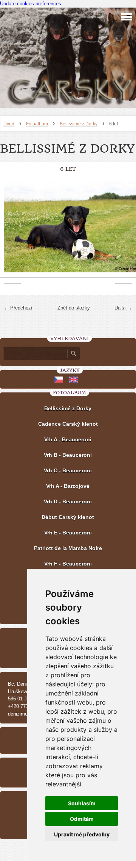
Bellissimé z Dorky (78, 124)
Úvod (8, 124)
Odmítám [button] (82, 819)
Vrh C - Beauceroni (68, 470)
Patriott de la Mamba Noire (68, 548)
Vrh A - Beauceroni (67, 439)
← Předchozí (18, 308)
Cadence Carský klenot (68, 424)
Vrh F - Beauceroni (68, 564)
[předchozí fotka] (12, 230)
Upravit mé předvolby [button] (82, 834)
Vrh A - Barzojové (68, 486)
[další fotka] (123, 230)
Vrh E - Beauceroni (68, 533)
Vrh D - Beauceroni (68, 501)
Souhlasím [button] (82, 803)
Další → (123, 308)
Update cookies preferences (30, 3)
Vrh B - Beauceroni (68, 455)
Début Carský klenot (68, 517)
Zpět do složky (73, 308)
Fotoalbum (37, 124)
